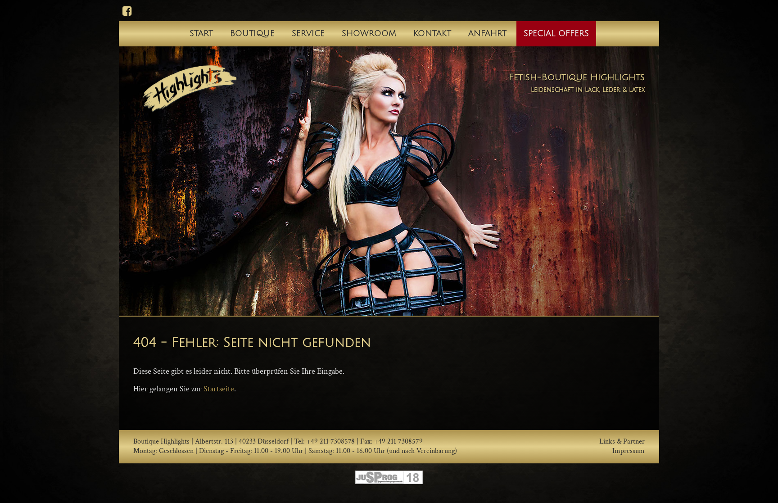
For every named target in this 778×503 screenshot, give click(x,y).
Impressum (628, 451)
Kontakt (432, 33)
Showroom (369, 33)
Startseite (219, 389)
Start (201, 33)
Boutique (252, 33)
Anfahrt (487, 33)
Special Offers (556, 33)
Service (308, 33)
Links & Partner (622, 441)
